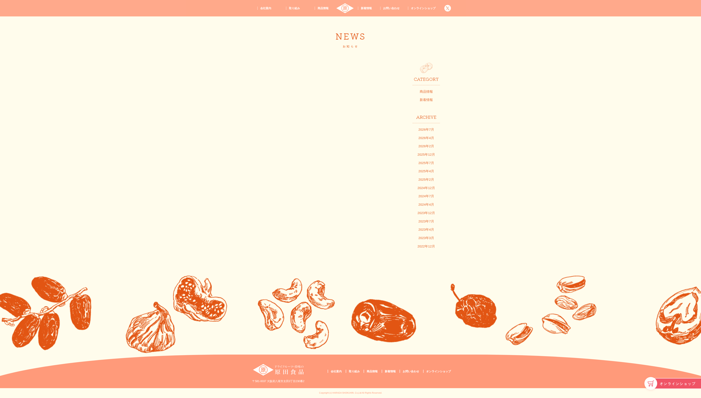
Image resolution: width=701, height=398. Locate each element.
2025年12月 (426, 154)
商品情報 (323, 8)
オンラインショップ (677, 383)
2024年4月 (426, 204)
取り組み (294, 8)
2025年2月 (426, 179)
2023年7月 (426, 221)
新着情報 (366, 8)
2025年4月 (426, 171)
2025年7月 (426, 163)
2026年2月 (426, 146)
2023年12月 (426, 213)
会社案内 (265, 8)
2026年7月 (426, 129)
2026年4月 (426, 138)
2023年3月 (426, 238)
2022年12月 (426, 246)
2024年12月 (426, 188)
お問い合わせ (391, 8)
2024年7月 (426, 196)
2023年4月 (426, 229)
